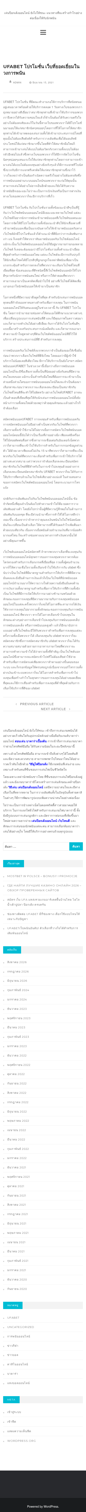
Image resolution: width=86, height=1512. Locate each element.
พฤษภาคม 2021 (18, 1232)
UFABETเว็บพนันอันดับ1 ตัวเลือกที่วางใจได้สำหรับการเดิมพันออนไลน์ (42, 930)
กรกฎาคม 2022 (18, 1102)
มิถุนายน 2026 (17, 980)
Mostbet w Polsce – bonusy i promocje (42, 876)
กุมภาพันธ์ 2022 (18, 1148)
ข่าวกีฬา (12, 1345)
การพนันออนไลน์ (18, 1336)
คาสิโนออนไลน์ (17, 1364)
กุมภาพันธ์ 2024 (18, 990)
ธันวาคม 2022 (17, 1055)
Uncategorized (20, 1327)
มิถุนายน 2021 (16, 1223)
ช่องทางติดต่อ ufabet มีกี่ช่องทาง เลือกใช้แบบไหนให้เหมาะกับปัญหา (43, 916)
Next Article (54, 709)
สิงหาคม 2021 (16, 1204)
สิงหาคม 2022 (17, 1092)
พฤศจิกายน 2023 (19, 1018)
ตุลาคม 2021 (15, 1186)
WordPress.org (21, 1440)
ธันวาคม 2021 (16, 1167)
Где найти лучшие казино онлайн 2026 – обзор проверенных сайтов (44, 888)
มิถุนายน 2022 (17, 1111)
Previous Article (36, 704)
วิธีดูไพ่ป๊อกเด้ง (38, 764)
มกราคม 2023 (17, 1046)
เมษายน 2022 (16, 1130)
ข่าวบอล (12, 1355)
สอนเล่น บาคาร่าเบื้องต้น (31, 741)
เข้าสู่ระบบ (14, 1412)
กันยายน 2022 (17, 1083)
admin (17, 82)
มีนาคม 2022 (16, 1139)
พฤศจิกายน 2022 (18, 1064)
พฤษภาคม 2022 (18, 1120)
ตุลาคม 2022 (16, 1074)
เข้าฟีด (11, 1421)
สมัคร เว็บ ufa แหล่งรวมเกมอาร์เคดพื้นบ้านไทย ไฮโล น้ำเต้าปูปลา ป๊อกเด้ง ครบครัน (43, 902)
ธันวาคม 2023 (17, 1008)
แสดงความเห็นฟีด (19, 1431)
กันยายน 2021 (16, 1195)
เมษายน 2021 (16, 1242)
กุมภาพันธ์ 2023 (18, 1036)
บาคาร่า (12, 1373)
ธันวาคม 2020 (17, 1279)
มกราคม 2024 (17, 999)
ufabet (13, 1317)
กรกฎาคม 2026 (18, 971)
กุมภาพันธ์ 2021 (17, 1260)
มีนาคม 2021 (16, 1251)
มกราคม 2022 (17, 1158)
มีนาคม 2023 (16, 1027)
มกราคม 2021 (16, 1270)
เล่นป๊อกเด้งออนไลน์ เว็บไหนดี (51, 821)
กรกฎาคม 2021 (17, 1214)
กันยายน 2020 (17, 1288)
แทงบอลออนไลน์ (18, 1383)
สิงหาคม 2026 (17, 962)
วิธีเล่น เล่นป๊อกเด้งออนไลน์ (25, 787)
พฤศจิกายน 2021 (18, 1176)
